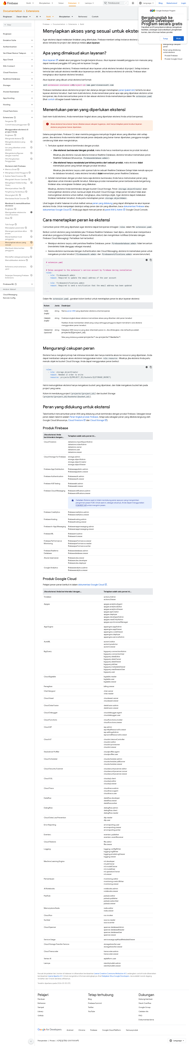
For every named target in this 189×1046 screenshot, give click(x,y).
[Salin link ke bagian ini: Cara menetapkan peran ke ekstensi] (112, 220)
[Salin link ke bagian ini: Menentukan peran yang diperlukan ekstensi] (128, 110)
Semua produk (132, 1030)
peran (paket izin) (127, 90)
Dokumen (72, 3)
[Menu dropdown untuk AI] (41, 17)
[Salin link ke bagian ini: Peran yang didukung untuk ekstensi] (112, 407)
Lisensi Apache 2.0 (55, 976)
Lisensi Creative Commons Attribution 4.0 (110, 973)
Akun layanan (49, 60)
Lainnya (88, 3)
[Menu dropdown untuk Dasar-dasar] (31, 17)
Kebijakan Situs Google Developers (115, 976)
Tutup (165, 38)
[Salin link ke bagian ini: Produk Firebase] (70, 428)
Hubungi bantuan (146, 999)
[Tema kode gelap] (147, 260)
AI (37, 16)
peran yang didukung (102, 203)
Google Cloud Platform (111, 1030)
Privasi (52, 1041)
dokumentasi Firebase (134, 206)
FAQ (140, 1015)
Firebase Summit (95, 1003)
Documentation (12, 11)
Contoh (95, 16)
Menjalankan (44, 3)
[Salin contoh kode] (151, 260)
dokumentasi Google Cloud (56, 210)
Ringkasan (7, 16)
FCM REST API (81, 505)
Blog (161, 3)
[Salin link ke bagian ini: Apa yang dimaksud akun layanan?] (108, 53)
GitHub (40, 1015)
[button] (15, 40)
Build (28, 3)
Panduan (41, 999)
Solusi (61, 3)
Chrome (81, 1030)
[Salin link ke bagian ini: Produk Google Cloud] (79, 579)
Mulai (178, 38)
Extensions (32, 11)
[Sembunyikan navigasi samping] (31, 1041)
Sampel (41, 1007)
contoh (51, 99)
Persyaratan (42, 1041)
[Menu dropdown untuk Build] (34, 3)
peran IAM (71, 311)
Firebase (46, 24)
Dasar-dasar (22, 16)
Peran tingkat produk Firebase (84, 417)
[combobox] (116, 3)
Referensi (82, 16)
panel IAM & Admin (114, 210)
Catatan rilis (143, 1011)
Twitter (91, 1007)
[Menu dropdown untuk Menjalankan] (53, 3)
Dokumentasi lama (146, 1019)
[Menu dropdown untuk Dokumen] (79, 3)
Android (70, 1030)
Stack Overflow (145, 1003)
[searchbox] (17, 25)
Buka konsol (172, 3)
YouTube (91, 1011)
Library (40, 1011)
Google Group (144, 1007)
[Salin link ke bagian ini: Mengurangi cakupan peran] (97, 348)
